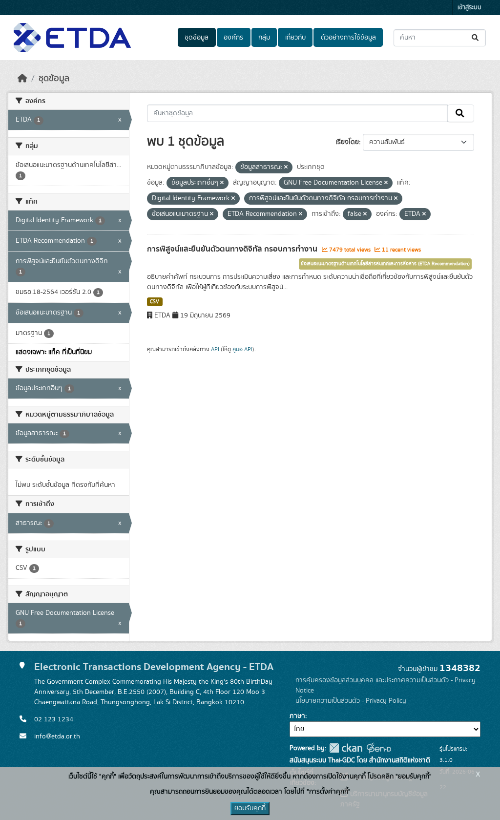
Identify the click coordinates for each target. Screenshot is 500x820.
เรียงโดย (347, 142)
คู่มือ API (242, 349)
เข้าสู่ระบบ (469, 7)
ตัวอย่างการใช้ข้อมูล (348, 37)
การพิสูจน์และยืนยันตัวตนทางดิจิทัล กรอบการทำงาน (233, 249)
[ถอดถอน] (286, 167)
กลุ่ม (264, 37)
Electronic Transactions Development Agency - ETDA (153, 667)
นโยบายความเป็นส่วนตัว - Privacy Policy (350, 701)
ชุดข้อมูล (196, 37)
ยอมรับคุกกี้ (250, 808)
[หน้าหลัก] (22, 78)
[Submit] (475, 37)
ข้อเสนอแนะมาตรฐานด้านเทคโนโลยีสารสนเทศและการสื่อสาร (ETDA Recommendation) (385, 263)
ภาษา (297, 716)
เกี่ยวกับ (295, 37)
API (215, 349)
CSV (154, 302)
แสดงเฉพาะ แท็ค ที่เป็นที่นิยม (54, 352)
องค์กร (233, 37)
